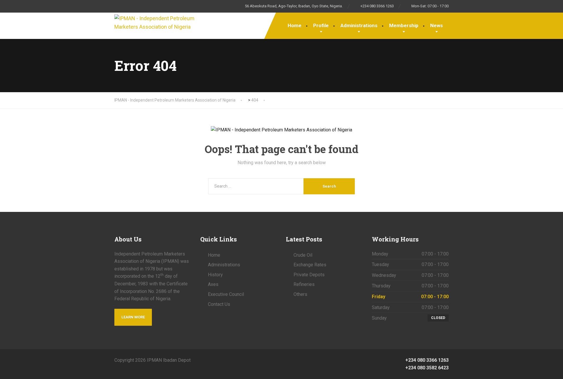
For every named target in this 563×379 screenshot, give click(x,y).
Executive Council (226, 294)
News (436, 25)
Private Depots (309, 274)
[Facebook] (281, 360)
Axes (213, 284)
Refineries (304, 284)
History (215, 274)
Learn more (133, 317)
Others (300, 294)
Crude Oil (303, 255)
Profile (321, 25)
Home (294, 25)
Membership (403, 25)
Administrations (358, 25)
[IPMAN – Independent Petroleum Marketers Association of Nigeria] (155, 22)
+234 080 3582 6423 (426, 368)
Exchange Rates (310, 264)
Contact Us (219, 304)
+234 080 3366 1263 (426, 360)
